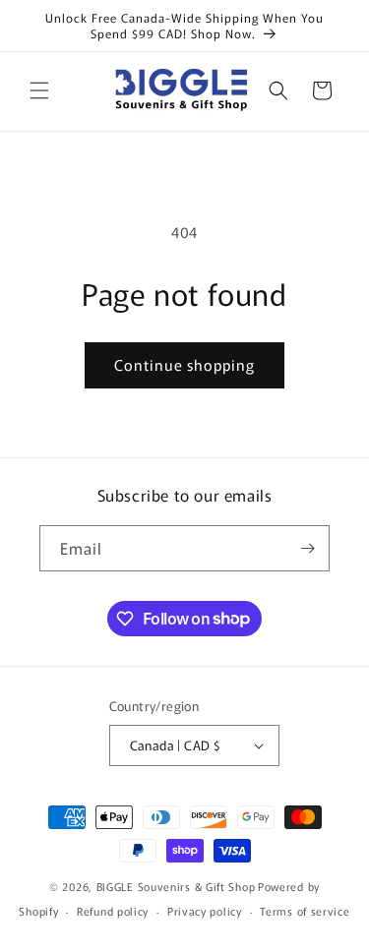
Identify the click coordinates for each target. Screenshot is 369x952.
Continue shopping (184, 364)
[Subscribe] (307, 548)
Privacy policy (204, 911)
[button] (39, 90)
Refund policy (113, 911)
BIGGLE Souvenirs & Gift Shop (176, 886)
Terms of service (304, 911)
